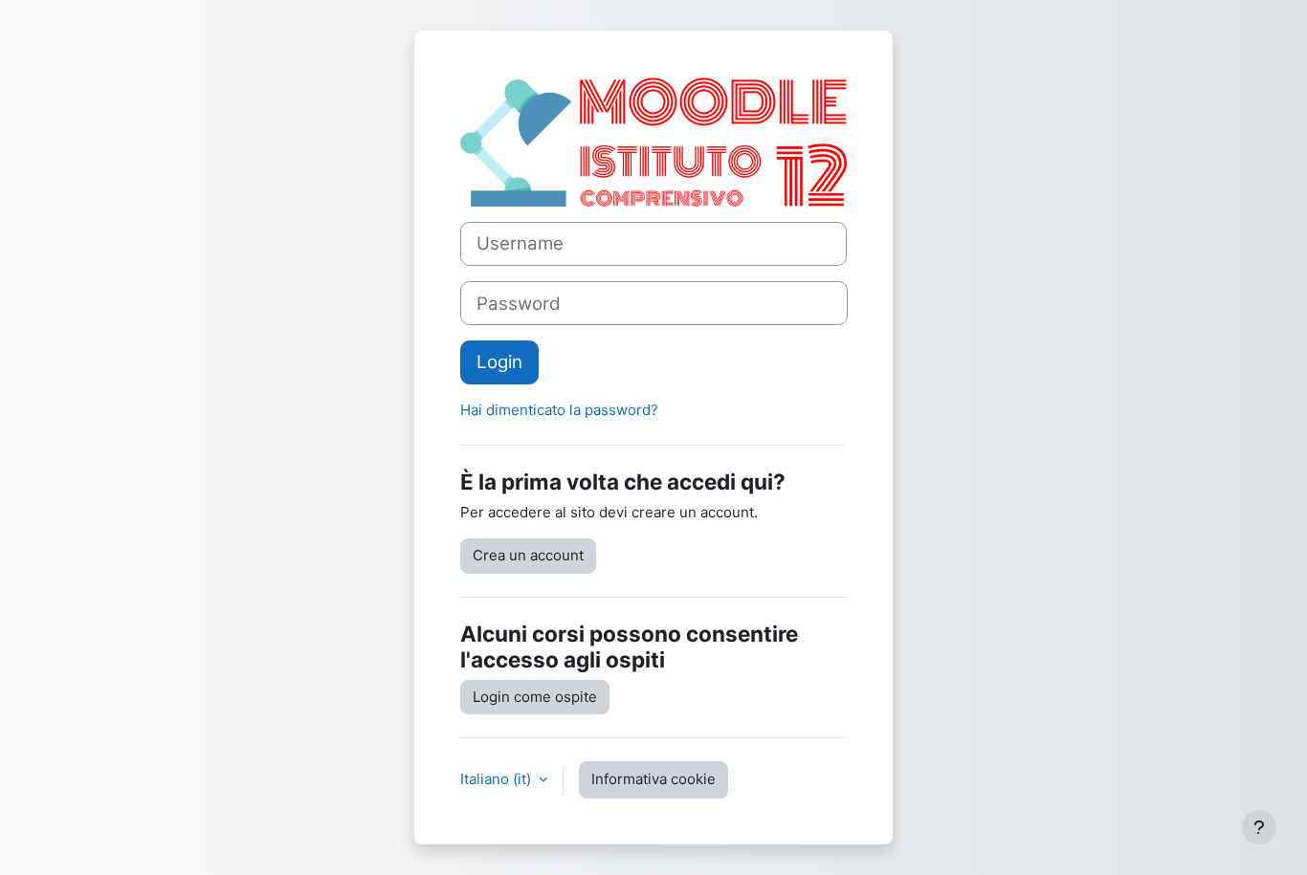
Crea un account (528, 555)
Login (499, 362)
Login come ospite (535, 697)
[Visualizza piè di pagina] (1259, 827)
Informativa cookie (653, 779)
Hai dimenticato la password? (559, 410)
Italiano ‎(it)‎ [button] (497, 779)
